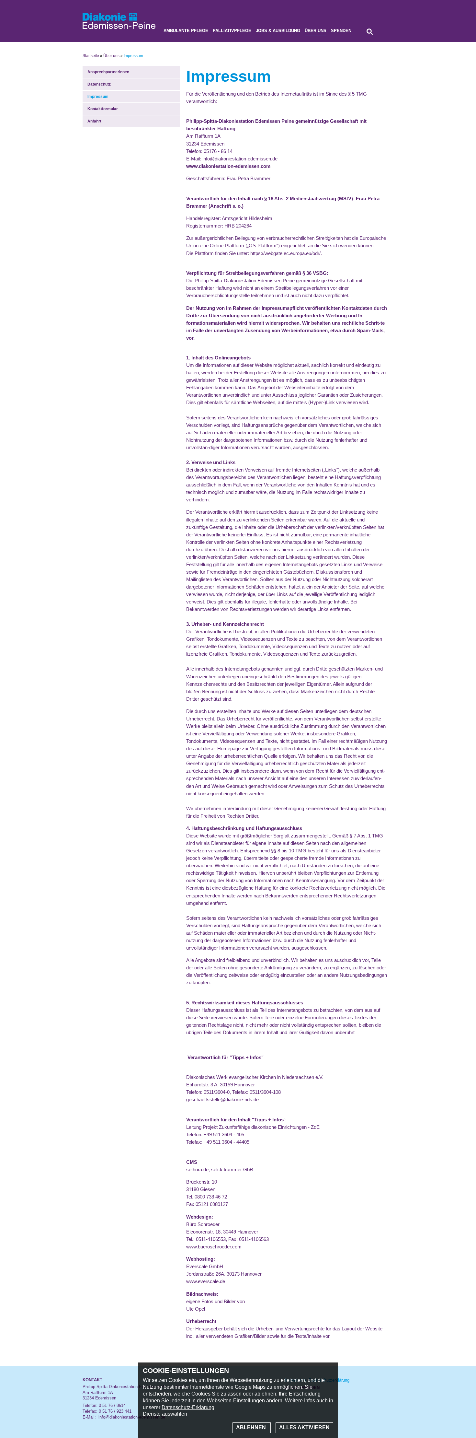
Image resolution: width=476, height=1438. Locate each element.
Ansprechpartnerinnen (108, 72)
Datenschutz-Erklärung (188, 1407)
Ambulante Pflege (186, 30)
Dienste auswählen (165, 1414)
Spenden (341, 30)
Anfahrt (94, 121)
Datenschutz (99, 84)
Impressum (97, 96)
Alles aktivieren (304, 1427)
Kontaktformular (102, 109)
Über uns (315, 30)
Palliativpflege (232, 30)
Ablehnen (251, 1427)
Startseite (91, 55)
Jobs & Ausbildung (278, 30)
